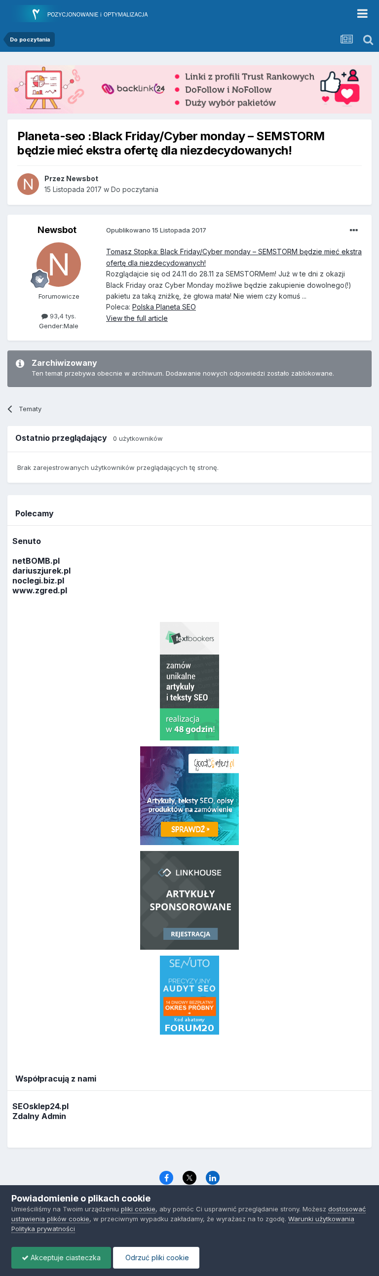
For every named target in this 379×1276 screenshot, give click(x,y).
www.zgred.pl (39, 590)
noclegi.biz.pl (38, 580)
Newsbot (57, 230)
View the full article (137, 318)
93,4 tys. (62, 316)
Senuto (26, 541)
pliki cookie (138, 1209)
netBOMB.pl (36, 561)
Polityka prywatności (43, 1229)
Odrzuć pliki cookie (156, 1257)
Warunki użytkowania (321, 1219)
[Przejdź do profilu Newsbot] (28, 184)
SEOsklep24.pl (40, 1106)
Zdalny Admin (39, 1116)
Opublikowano (156, 230)
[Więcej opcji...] (354, 230)
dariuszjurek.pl (41, 571)
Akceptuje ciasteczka (65, 1257)
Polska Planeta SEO (164, 307)
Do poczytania (134, 189)
